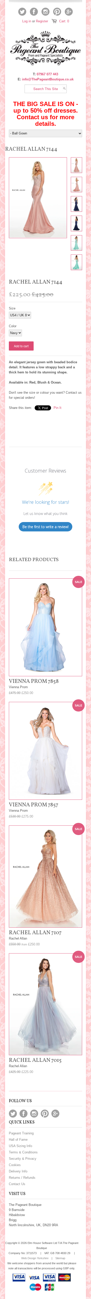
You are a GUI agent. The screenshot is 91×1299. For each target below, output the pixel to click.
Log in (26, 21)
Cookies (15, 1165)
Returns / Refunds (22, 1178)
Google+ (69, 12)
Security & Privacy (22, 1159)
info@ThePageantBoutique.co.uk (48, 79)
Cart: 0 (64, 21)
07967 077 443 (47, 74)
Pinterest (57, 12)
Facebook (34, 12)
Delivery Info (18, 1171)
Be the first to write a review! (45, 526)
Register (42, 21)
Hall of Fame (18, 1139)
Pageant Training (21, 1133)
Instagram (45, 12)
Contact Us (17, 1184)
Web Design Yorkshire (35, 1258)
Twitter (22, 12)
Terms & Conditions (23, 1152)
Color (12, 326)
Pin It (57, 408)
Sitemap (60, 1258)
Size (12, 308)
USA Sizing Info (20, 1146)
